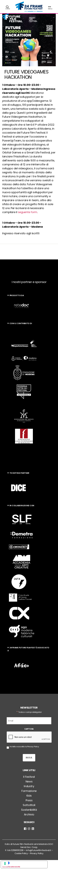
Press (29, 800)
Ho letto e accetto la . (24, 746)
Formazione (29, 791)
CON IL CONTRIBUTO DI (21, 323)
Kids (29, 795)
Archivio (29, 814)
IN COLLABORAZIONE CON (22, 505)
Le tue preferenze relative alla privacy (27, 863)
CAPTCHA (29, 729)
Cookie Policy (21, 853)
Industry (29, 786)
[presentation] (29, 737)
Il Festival (29, 777)
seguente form (27, 212)
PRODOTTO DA (17, 295)
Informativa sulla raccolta (11, 867)
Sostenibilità (29, 810)
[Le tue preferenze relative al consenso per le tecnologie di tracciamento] (5, 864)
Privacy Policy (33, 746)
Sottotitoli (29, 805)
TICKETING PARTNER (19, 473)
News (29, 781)
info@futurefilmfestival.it (38, 850)
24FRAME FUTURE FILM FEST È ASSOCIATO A (28, 649)
